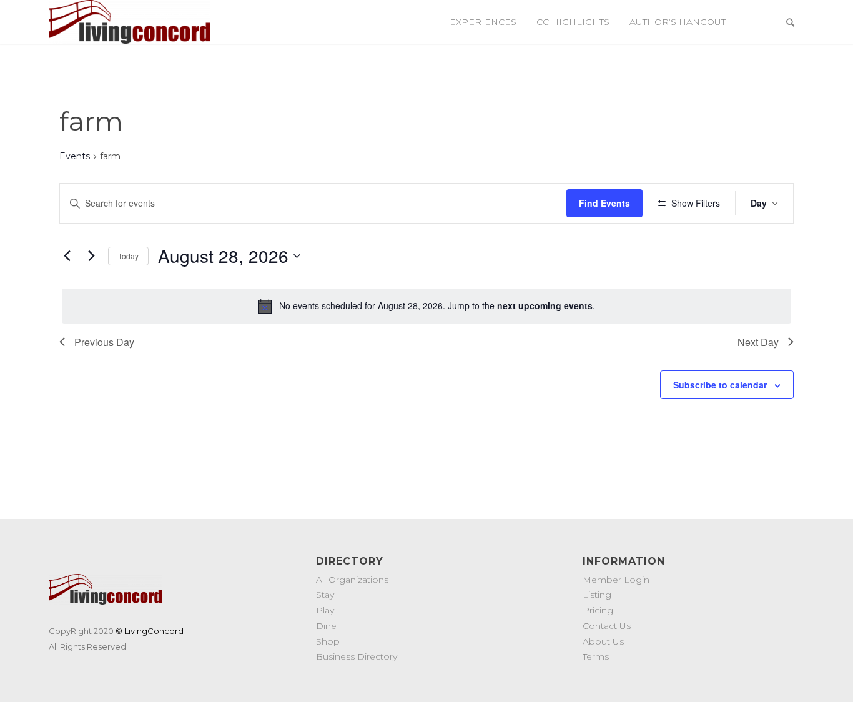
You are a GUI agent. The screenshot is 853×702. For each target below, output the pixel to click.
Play (325, 610)
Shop (328, 641)
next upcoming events (545, 305)
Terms (596, 656)
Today (128, 255)
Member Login (616, 579)
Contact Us (607, 625)
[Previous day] (66, 256)
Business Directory (356, 656)
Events (74, 156)
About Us (603, 641)
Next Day (758, 342)
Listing (597, 594)
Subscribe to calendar (720, 384)
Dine (326, 625)
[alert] (426, 306)
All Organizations (352, 579)
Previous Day (104, 342)
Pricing (598, 610)
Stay (325, 594)
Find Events (604, 203)
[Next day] (91, 256)
